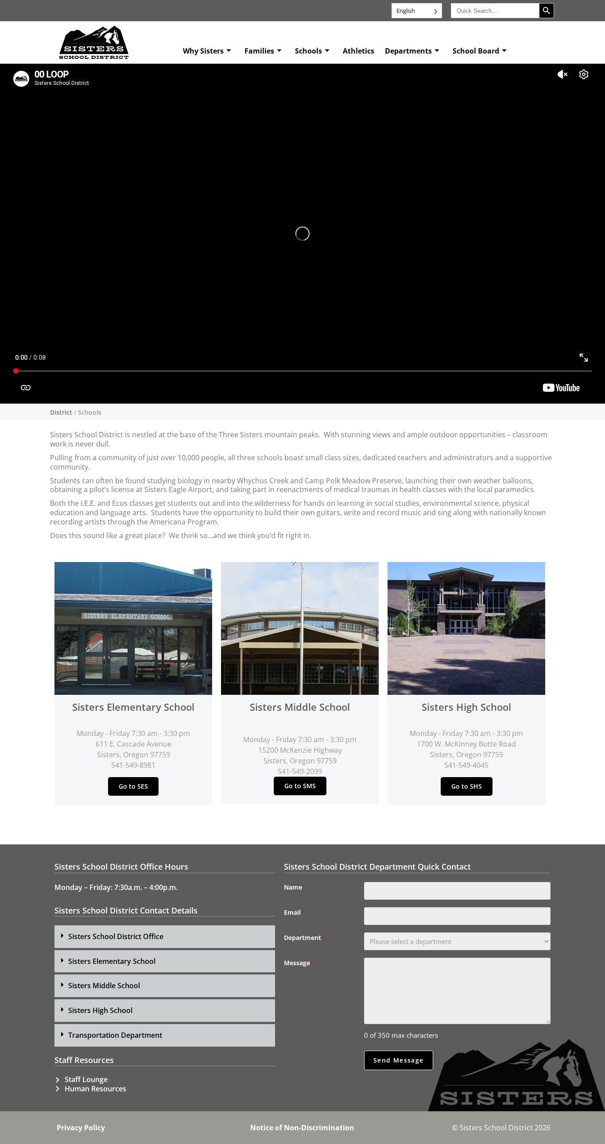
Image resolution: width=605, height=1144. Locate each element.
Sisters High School (100, 1010)
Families (259, 51)
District (61, 412)
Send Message (398, 1060)
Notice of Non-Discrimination (302, 1127)
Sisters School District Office (115, 936)
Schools (308, 51)
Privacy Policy (81, 1127)
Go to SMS (300, 786)
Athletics (358, 51)
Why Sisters (203, 51)
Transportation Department (115, 1035)
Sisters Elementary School (111, 961)
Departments (408, 51)
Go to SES (133, 786)
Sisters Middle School (104, 985)
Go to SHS (466, 786)
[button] (164, 936)
